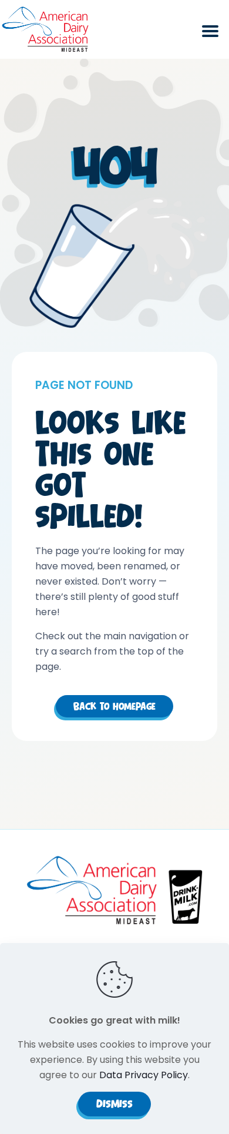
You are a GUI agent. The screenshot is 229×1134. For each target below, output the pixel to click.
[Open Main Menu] (210, 37)
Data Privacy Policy (143, 1075)
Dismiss (114, 1103)
